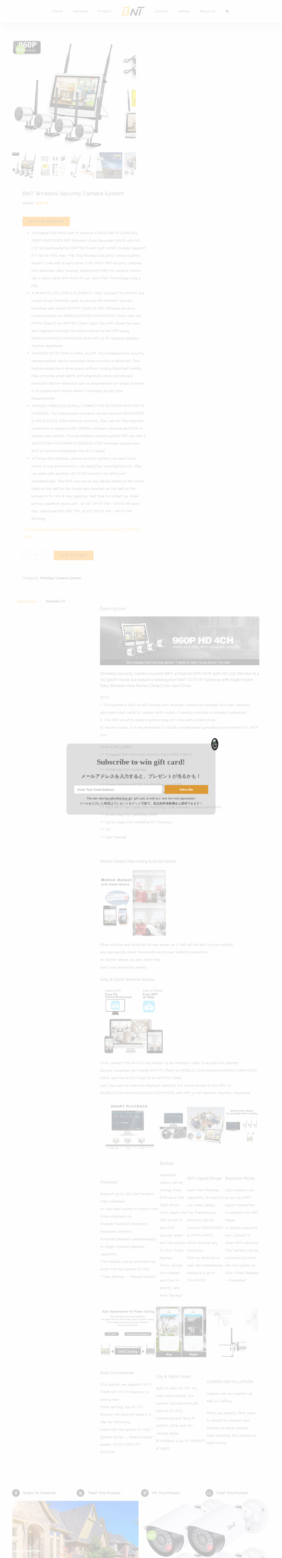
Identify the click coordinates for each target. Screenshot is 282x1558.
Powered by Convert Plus (22, 1551)
